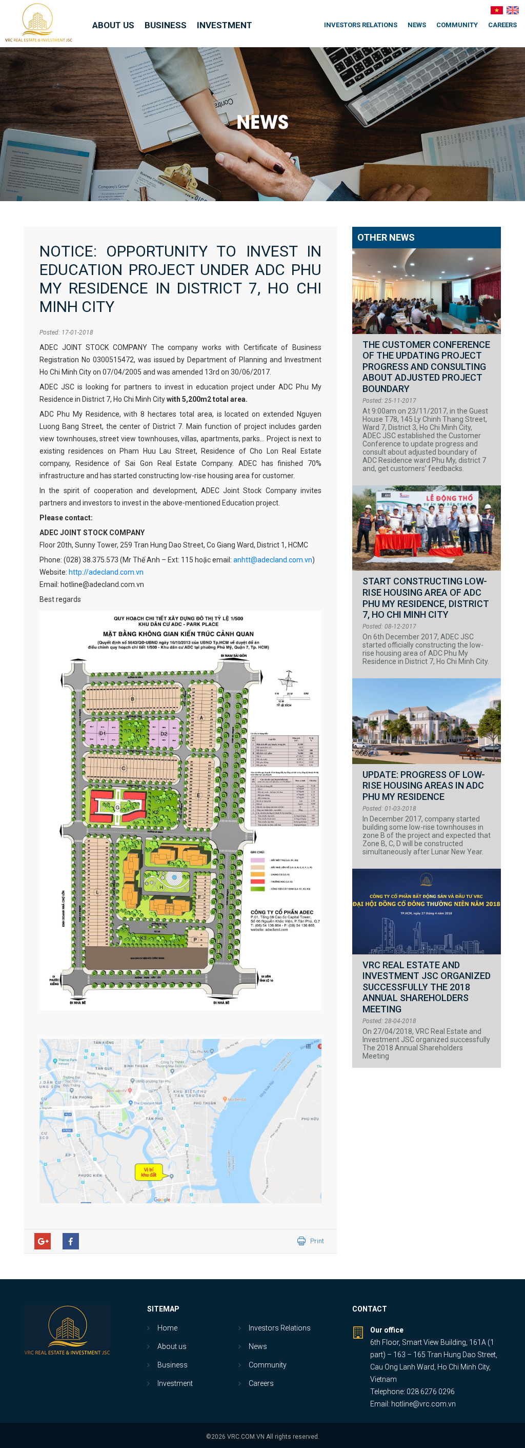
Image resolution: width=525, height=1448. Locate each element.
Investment (224, 25)
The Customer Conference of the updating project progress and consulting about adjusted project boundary (426, 366)
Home (167, 1328)
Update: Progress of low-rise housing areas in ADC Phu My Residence (423, 785)
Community (457, 25)
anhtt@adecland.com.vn (272, 560)
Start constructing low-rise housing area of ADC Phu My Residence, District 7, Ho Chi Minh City (425, 598)
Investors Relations (360, 25)
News (417, 25)
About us (113, 25)
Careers (502, 25)
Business (166, 25)
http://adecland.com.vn (106, 572)
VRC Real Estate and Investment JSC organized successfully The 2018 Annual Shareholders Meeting (426, 987)
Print (317, 1241)
